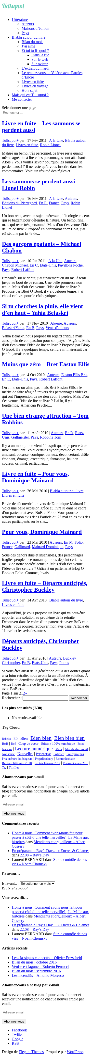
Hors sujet (29, 90)
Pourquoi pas (75, 754)
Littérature (20, 19)
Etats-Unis (48, 265)
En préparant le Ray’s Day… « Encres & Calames (50, 851)
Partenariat (43, 754)
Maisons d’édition (35, 28)
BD (15, 739)
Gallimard (22, 547)
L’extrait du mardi (35, 68)
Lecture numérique (34, 748)
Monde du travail (76, 749)
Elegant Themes (31, 1052)
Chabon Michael (15, 265)
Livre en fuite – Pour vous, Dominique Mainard (35, 477)
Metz (58, 749)
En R (43, 203)
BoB (5, 743)
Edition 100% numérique (58, 743)
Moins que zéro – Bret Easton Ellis (45, 364)
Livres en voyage (35, 86)
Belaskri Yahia (13, 328)
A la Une (56, 140)
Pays (25, 33)
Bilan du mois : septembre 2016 (36, 971)
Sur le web (39, 59)
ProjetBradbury (44, 758)
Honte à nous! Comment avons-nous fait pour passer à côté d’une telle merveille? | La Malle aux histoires (50, 837)
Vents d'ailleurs (57, 328)
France (54, 203)
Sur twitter (39, 64)
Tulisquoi (9, 140)
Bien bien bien (69, 738)
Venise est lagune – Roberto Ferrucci (40, 966)
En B (30, 328)
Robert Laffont (22, 270)
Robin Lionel (50, 145)
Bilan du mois (32, 42)
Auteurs (28, 24)
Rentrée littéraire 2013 (75, 763)
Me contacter (22, 99)
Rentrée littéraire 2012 (47, 763)
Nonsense (8, 754)
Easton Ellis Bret (74, 375)
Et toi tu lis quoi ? (35, 50)
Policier (58, 754)
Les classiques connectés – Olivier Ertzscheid (47, 958)
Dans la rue (40, 55)
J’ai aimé (28, 46)
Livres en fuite (33, 81)
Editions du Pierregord (19, 203)
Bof (13, 743)
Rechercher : (12, 698)
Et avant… (10, 883)
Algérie (56, 323)
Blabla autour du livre (28, 37)
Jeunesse (7, 749)
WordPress (75, 1052)
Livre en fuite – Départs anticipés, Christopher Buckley (44, 586)
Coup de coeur (28, 743)
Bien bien (41, 738)
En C (34, 265)
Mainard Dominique (47, 547)
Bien (24, 738)
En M (68, 542)
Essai (81, 743)
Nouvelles (25, 753)
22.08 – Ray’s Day (34, 855)
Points (64, 663)
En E (6, 379)
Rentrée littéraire (65, 758)
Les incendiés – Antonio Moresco (38, 975)
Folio (79, 542)
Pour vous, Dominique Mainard (42, 532)
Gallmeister (20, 437)
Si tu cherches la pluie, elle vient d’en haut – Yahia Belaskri (42, 309)
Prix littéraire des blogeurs (17, 758)
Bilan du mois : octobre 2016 (34, 962)
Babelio (6, 739)
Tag (4, 767)
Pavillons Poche (70, 265)
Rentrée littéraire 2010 (17, 763)
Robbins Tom (50, 437)
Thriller (14, 767)
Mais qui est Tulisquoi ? (30, 95)
